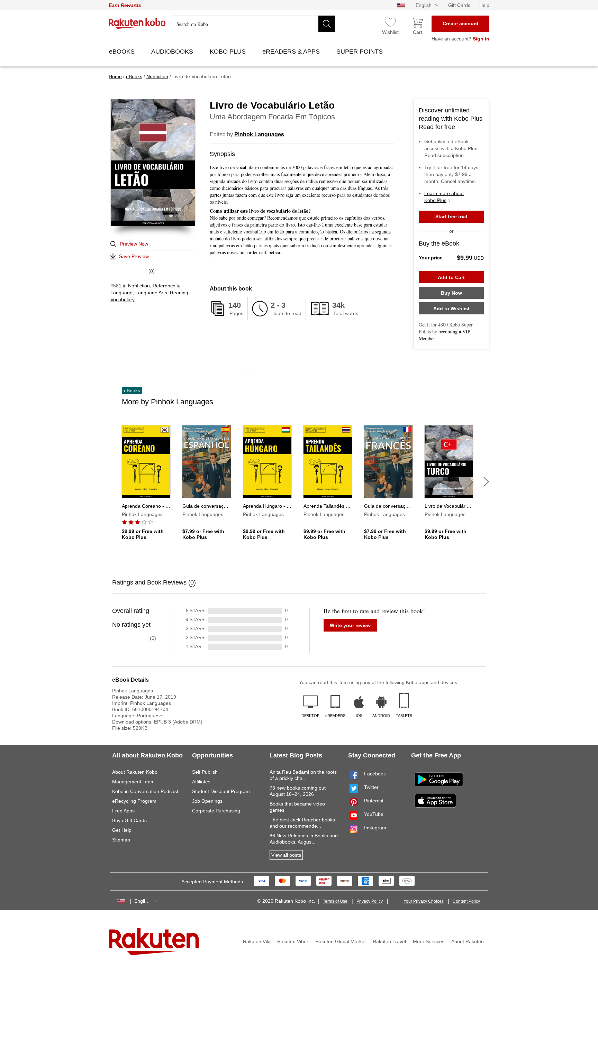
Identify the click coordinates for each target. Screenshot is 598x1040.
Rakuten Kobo (137, 23)
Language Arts (151, 292)
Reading (179, 292)
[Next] (486, 482)
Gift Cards (459, 5)
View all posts (286, 855)
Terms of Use (335, 901)
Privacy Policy (369, 901)
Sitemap (121, 840)
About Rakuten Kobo (134, 772)
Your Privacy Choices (424, 901)
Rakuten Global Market (340, 941)
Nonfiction (139, 285)
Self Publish (205, 772)
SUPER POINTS (360, 51)
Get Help (122, 830)
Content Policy (466, 901)
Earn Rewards (125, 5)
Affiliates (201, 781)
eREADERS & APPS (291, 51)
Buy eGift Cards (129, 820)
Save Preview (134, 256)
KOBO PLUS (228, 51)
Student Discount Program (221, 791)
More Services (428, 941)
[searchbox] (254, 24)
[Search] (326, 24)
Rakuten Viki (256, 941)
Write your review (350, 625)
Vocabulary (122, 299)
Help (484, 5)
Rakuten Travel (389, 941)
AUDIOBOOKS (173, 51)
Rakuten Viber (292, 941)
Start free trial (451, 216)
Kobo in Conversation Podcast (145, 791)
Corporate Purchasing (216, 810)
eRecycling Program (134, 801)
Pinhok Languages (259, 134)
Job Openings (207, 801)
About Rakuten (467, 941)
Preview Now (134, 244)
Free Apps (123, 810)
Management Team (133, 781)
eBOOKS (122, 51)
